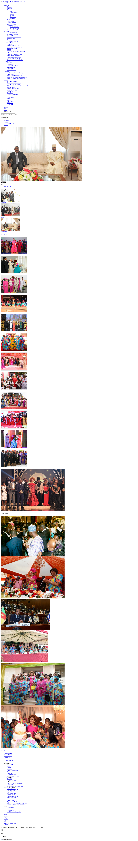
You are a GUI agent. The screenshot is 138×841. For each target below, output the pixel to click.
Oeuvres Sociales (11, 780)
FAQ (5, 821)
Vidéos (9, 100)
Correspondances (11, 25)
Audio (8, 98)
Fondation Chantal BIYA (13, 45)
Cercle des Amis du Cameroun (14, 47)
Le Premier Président (12, 34)
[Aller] (16, 114)
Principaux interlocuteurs (13, 84)
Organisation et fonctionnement (15, 54)
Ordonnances (13, 12)
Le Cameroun (7, 61)
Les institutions (11, 67)
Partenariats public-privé (13, 88)
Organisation (10, 784)
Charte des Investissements (14, 83)
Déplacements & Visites (13, 776)
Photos (5, 110)
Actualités (6, 5)
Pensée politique (11, 38)
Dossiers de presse (11, 22)
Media (5, 108)
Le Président (7, 31)
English (6, 4)
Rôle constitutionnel (12, 32)
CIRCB (9, 50)
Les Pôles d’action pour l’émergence (16, 73)
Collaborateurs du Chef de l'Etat (15, 60)
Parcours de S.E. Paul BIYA (14, 37)
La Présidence (7, 52)
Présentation (10, 62)
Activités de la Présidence (13, 58)
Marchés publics (11, 87)
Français (6, 2)
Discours (9, 7)
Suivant (6, 125)
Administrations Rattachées (14, 57)
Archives (6, 819)
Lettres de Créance (11, 24)
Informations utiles (11, 70)
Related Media (7, 186)
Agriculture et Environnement (14, 75)
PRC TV (6, 820)
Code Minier (10, 91)
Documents (10, 101)
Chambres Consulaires (12, 94)
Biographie (10, 35)
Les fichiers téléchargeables (14, 812)
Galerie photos (10, 97)
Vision (8, 766)
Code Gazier (10, 93)
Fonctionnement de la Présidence (15, 783)
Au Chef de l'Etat (14, 28)
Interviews (9, 8)
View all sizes (10, 123)
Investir (6, 80)
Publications (10, 103)
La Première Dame (8, 42)
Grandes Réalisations (12, 770)
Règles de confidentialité (10, 823)
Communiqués (10, 21)
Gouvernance (10, 74)
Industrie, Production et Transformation (17, 77)
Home (5, 814)
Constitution (10, 64)
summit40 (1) (4, 202)
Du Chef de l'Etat (14, 27)
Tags (5, 817)
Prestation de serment (12, 41)
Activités (9, 44)
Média (5, 95)
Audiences (9, 19)
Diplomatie (10, 68)
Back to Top (4, 234)
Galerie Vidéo (10, 809)
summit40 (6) (4, 231)
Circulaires (13, 17)
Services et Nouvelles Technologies (16, 78)
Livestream (10, 104)
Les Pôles (6, 71)
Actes (8, 9)
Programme (10, 40)
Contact (6, 824)
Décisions (12, 18)
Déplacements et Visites (13, 30)
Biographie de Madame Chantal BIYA (16, 51)
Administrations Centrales (13, 55)
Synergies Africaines (12, 48)
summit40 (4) (4, 217)
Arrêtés (12, 15)
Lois (11, 11)
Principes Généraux (12, 81)
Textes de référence (12, 90)
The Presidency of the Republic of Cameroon (13, 1)
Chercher (6, 816)
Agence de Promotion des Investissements (17, 85)
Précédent (6, 120)
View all (3, 750)
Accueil (6, 107)
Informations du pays (12, 789)
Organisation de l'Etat (12, 65)
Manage (6, 122)
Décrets (12, 14)
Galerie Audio (10, 810)
